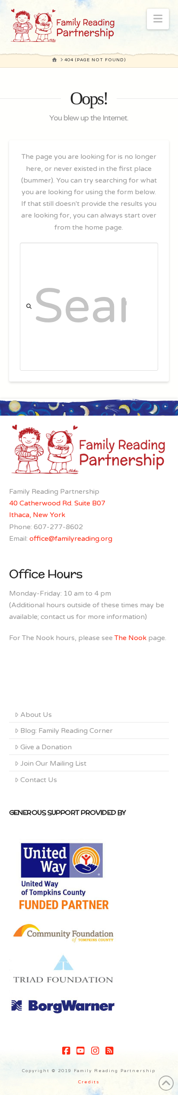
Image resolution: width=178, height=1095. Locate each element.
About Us (36, 714)
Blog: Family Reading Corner (66, 730)
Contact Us (38, 780)
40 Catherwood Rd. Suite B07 (57, 503)
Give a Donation (46, 747)
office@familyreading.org (70, 538)
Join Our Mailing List (53, 763)
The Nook (130, 638)
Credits (89, 1082)
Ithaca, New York (37, 515)
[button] (158, 19)
